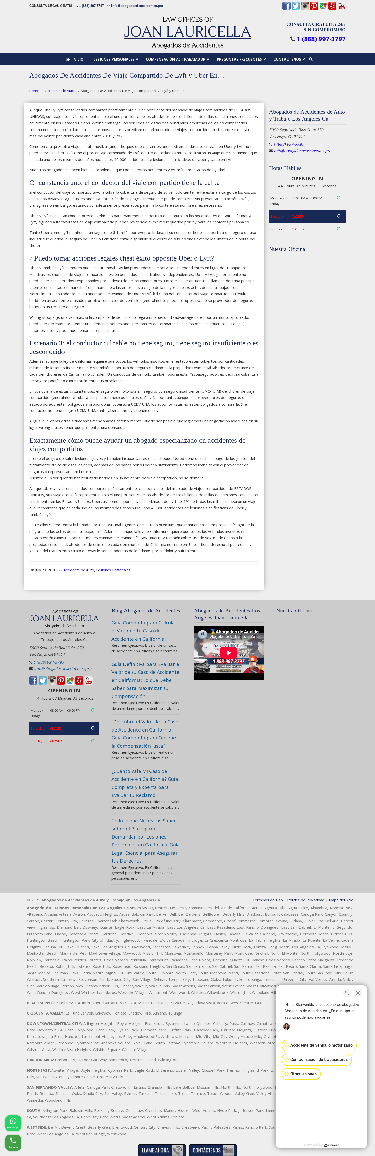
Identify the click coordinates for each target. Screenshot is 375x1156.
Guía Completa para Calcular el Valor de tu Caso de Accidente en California (144, 630)
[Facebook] (286, 9)
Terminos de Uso (267, 899)
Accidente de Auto (59, 90)
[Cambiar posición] (347, 993)
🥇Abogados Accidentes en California (187, 32)
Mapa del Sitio (341, 899)
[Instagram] (305, 9)
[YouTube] (342, 9)
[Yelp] (332, 9)
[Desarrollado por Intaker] (331, 1145)
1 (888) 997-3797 (91, 6)
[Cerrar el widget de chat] (358, 993)
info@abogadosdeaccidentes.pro (137, 6)
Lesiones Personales (113, 570)
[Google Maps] (323, 9)
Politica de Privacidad (305, 899)
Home (34, 90)
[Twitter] (296, 9)
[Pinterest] (314, 9)
